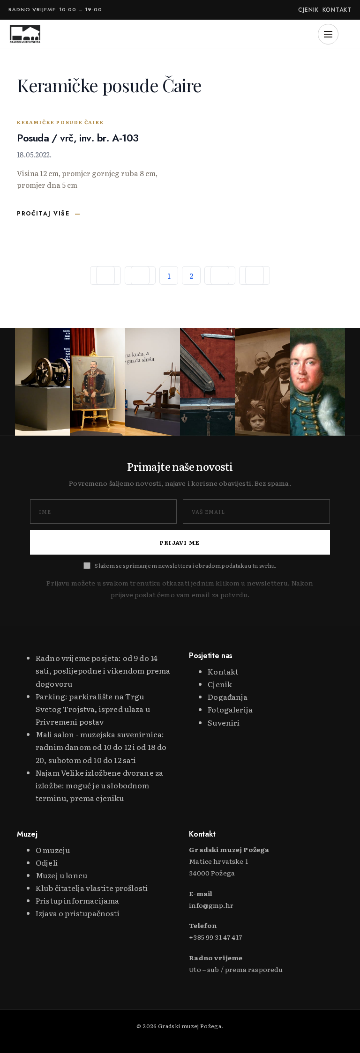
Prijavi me (180, 542)
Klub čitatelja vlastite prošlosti (92, 887)
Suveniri (224, 722)
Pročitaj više (43, 213)
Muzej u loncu (61, 875)
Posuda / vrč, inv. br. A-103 (78, 138)
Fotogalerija (230, 709)
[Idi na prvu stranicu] (105, 275)
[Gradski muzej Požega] (24, 34)
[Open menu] (328, 34)
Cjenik (308, 10)
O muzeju (53, 849)
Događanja (228, 696)
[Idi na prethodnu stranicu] (140, 275)
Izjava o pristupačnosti (78, 913)
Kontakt (337, 10)
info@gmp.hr (211, 905)
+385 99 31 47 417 (215, 937)
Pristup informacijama (77, 900)
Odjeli (47, 862)
